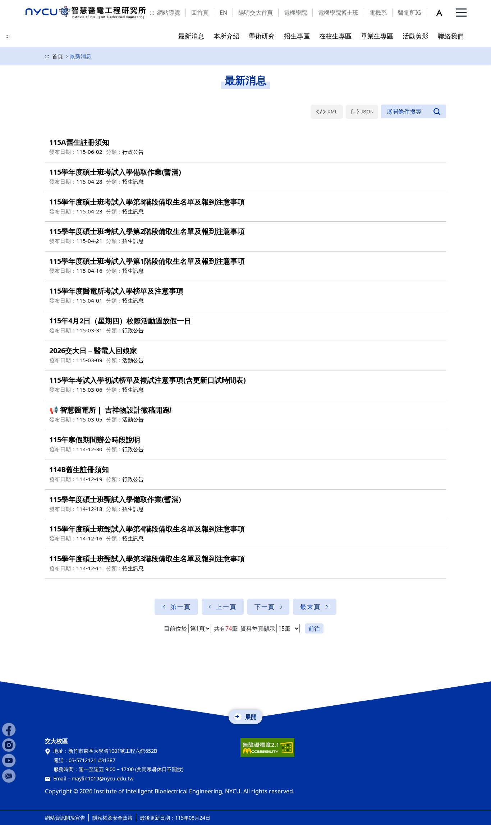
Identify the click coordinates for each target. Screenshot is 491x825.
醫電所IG (409, 13)
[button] (443, 12)
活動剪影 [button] (415, 35)
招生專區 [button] (297, 35)
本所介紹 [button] (226, 35)
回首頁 (199, 13)
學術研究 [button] (262, 35)
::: (152, 13)
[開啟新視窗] (327, 112)
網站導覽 (168, 13)
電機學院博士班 (338, 13)
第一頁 (180, 607)
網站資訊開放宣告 (65, 817)
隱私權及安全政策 (112, 817)
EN (223, 13)
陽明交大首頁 (255, 13)
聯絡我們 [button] (451, 35)
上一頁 (226, 607)
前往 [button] (314, 628)
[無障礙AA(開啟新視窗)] (267, 750)
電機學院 (295, 13)
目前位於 (175, 628)
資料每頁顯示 (257, 628)
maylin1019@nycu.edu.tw (102, 778)
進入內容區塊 (17, 4)
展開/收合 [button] (413, 111)
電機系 (378, 13)
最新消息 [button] (191, 35)
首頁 (57, 56)
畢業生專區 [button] (377, 35)
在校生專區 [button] (335, 35)
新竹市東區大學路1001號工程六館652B (112, 750)
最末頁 (310, 607)
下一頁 (264, 607)
